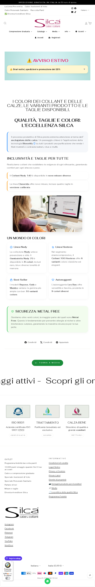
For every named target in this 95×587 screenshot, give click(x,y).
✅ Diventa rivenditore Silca (17, 14)
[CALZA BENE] (76, 411)
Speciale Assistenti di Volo (17, 477)
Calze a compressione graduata (19, 473)
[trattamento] (47, 411)
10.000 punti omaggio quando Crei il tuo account (23, 468)
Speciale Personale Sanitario (18, 481)
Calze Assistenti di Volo (36, 6)
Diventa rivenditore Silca (16, 492)
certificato (18, 435)
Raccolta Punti (37, 10)
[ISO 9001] (18, 411)
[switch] (7, 578)
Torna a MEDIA (49, 363)
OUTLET (9, 459)
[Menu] (11, 562)
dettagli (77, 435)
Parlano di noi (11, 485)
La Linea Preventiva (14, 6)
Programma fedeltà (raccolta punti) (21, 463)
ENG (21, 430)
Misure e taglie (11, 489)
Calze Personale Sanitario (16, 10)
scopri (47, 435)
